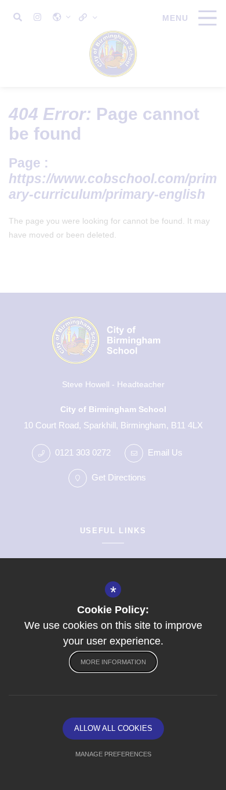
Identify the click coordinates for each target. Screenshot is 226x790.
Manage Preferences (113, 754)
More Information (113, 661)
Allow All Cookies (113, 728)
